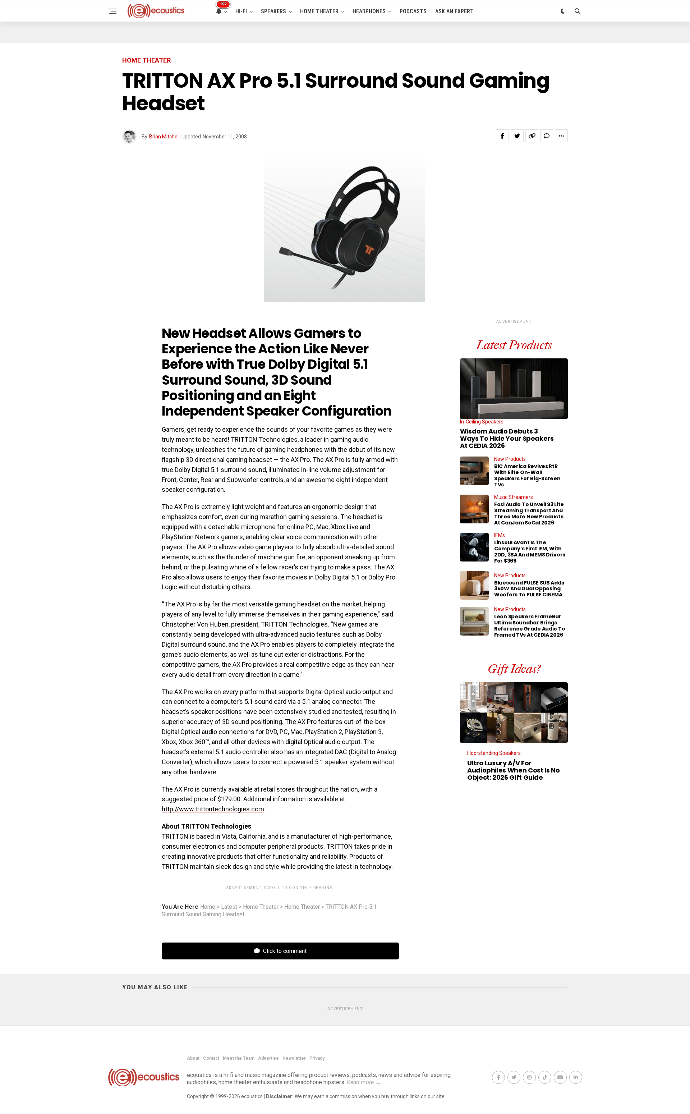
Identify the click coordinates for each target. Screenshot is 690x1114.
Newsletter (294, 1058)
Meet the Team (238, 1058)
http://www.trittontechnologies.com (213, 809)
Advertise (268, 1058)
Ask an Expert (454, 11)
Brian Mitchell (164, 136)
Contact (211, 1058)
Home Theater (319, 11)
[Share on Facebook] (502, 135)
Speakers (273, 11)
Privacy (317, 1058)
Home (207, 907)
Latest (229, 907)
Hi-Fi (241, 11)
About (193, 1058)
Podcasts (413, 11)
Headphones (369, 11)
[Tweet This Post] (517, 135)
